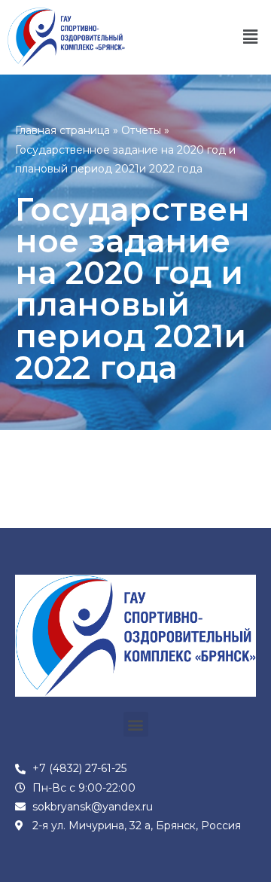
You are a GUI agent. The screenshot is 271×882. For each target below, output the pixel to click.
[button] (250, 37)
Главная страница (62, 130)
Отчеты (141, 130)
